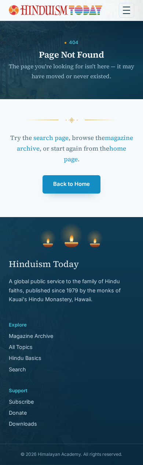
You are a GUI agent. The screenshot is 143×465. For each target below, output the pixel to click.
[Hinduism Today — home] (55, 10)
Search (17, 369)
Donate (18, 413)
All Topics (21, 347)
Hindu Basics (25, 358)
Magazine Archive (31, 336)
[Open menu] (126, 10)
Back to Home (71, 184)
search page (51, 137)
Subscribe (21, 402)
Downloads (23, 424)
